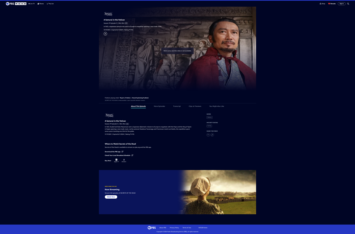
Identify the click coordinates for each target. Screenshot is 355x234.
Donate (333, 4)
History (209, 117)
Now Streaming (112, 189)
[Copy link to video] (212, 134)
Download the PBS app (113, 152)
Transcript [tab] (177, 106)
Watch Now (111, 197)
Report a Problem (125, 98)
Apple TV (116, 160)
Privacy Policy (174, 228)
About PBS (162, 228)
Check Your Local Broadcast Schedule (118, 155)
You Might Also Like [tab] (216, 106)
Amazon (124, 160)
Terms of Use (187, 228)
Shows (42, 4)
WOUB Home (202, 228)
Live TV (32, 4)
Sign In (342, 3)
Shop (323, 4)
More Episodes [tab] (159, 106)
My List (51, 4)
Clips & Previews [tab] (195, 106)
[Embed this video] (208, 134)
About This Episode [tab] (138, 106)
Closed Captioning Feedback (140, 98)
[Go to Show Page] (180, 14)
